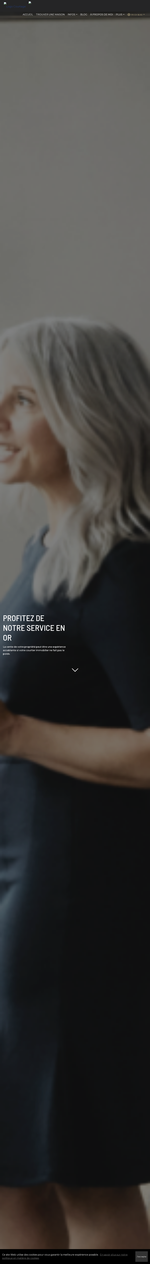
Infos (73, 16)
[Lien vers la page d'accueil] (16, 5)
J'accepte (141, 1256)
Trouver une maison (50, 14)
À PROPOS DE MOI (101, 14)
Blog (83, 14)
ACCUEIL (28, 14)
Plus (120, 16)
